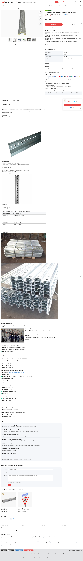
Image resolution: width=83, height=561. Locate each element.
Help (62, 5)
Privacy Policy (59, 557)
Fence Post (22, 372)
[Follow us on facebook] (73, 550)
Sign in (81, 2)
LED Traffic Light (5, 536)
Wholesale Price (48, 553)
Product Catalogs (17, 518)
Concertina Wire (17, 372)
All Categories (5, 5)
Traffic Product (34, 542)
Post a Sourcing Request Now (32, 484)
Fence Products (64, 521)
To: (6, 472)
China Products (24, 553)
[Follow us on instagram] (76, 550)
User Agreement (47, 557)
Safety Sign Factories (25, 542)
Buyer (56, 5)
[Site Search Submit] (56, 2)
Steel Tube (43, 525)
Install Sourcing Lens (29, 550)
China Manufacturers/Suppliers (32, 553)
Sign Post (47, 542)
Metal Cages (64, 525)
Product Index (61, 553)
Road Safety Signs (29, 536)
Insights (65, 553)
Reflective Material (20, 536)
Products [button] (19, 2)
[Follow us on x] (74, 550)
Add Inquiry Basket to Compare (22, 44)
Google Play (11, 550)
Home (2, 8)
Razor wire (23, 521)
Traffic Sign (22, 8)
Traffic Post (41, 542)
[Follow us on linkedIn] (81, 550)
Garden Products (4, 523)
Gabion (43, 521)
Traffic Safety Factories (6, 542)
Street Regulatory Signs (49, 536)
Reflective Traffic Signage (38, 536)
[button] (53, 2)
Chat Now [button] (73, 24)
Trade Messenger (19, 550)
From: (6, 469)
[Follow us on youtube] (78, 550)
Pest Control (23, 523)
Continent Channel (54, 553)
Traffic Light (12, 536)
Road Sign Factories (15, 542)
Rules (81, 5)
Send (10, 484)
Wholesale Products (41, 553)
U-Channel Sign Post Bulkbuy (7, 544)
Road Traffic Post (64, 542)
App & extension (68, 5)
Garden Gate (11, 372)
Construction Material (65, 523)
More (2, 546)
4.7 (68, 101)
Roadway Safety (16, 8)
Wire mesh (43, 523)
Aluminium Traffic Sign (55, 542)
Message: (5, 475)
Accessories (23, 525)
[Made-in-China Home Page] (7, 2)
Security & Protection (8, 8)
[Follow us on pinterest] (79, 550)
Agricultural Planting (4, 525)
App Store (4, 550)
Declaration (53, 557)
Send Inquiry (53, 24)
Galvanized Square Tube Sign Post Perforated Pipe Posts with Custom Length (24, 509)
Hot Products (19, 553)
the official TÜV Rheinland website (33, 325)
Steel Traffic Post (73, 542)
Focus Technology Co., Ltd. (33, 557)
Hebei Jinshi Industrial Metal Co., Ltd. (53, 14)
